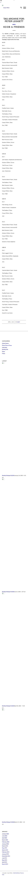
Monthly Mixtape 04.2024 (8, 706)
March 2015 (5, 850)
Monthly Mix (5, 349)
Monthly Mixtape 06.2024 (8, 475)
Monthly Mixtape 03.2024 (8, 822)
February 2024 (5, 842)
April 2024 (4, 838)
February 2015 (5, 852)
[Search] (20, 8)
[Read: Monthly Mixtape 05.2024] (3, 479)
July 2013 (4, 858)
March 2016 (5, 846)
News (14, 24)
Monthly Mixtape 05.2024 (8, 591)
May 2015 (4, 848)
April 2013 (4, 862)
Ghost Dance (5, 343)
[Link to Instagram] (25, 876)
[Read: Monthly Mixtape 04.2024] (3, 593)
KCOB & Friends (14, 26)
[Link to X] (20, 876)
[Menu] (24, 8)
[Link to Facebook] (18, 876)
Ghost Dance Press (7, 345)
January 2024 (5, 844)
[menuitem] (20, 8)
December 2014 (6, 856)
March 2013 (5, 864)
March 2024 (5, 840)
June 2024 (4, 836)
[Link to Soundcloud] (22, 876)
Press (3, 353)
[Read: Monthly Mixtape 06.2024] (3, 363)
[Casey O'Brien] (11, 8)
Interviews (4, 347)
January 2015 (5, 854)
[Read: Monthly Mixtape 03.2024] (3, 710)
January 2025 (5, 834)
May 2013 (4, 860)
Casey (18, 322)
